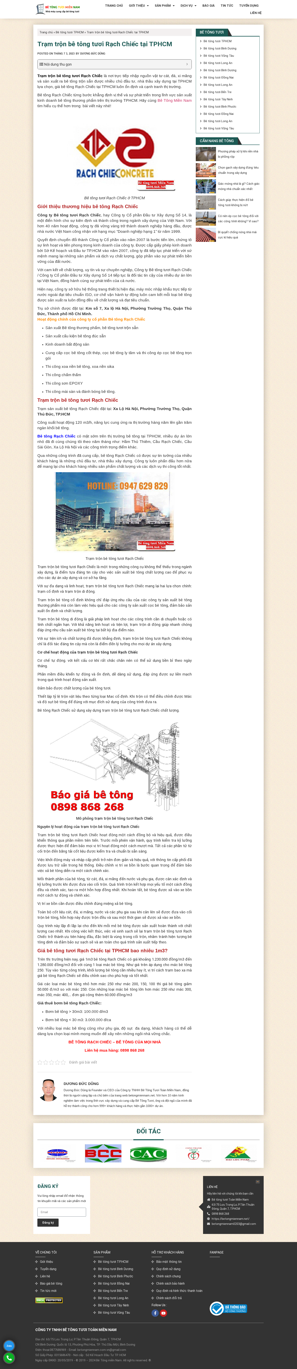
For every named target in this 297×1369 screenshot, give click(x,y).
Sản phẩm (163, 5)
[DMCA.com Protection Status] (49, 1302)
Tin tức (227, 5)
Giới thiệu (137, 5)
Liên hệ (256, 13)
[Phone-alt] (9, 1358)
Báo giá (208, 5)
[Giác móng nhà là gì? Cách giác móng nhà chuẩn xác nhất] (206, 186)
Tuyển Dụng (249, 5)
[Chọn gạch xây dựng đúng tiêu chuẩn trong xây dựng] (206, 170)
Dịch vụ (187, 5)
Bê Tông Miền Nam (175, 100)
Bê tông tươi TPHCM (70, 32)
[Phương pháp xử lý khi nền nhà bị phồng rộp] (206, 154)
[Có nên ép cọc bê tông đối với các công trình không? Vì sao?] (206, 219)
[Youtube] (163, 1313)
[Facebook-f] (155, 1313)
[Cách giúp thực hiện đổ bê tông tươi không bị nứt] (206, 202)
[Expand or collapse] (187, 64)
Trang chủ (114, 5)
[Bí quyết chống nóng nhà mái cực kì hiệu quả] (206, 235)
